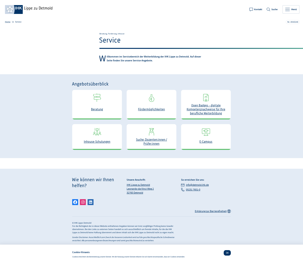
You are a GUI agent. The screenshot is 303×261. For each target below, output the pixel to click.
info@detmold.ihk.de (197, 185)
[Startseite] (29, 9)
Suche (274, 9)
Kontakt (258, 9)
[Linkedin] (91, 202)
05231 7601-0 (193, 189)
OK (227, 252)
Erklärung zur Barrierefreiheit (211, 211)
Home (7, 22)
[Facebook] (75, 202)
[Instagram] (83, 202)
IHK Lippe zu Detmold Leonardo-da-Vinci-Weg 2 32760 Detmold (140, 188)
